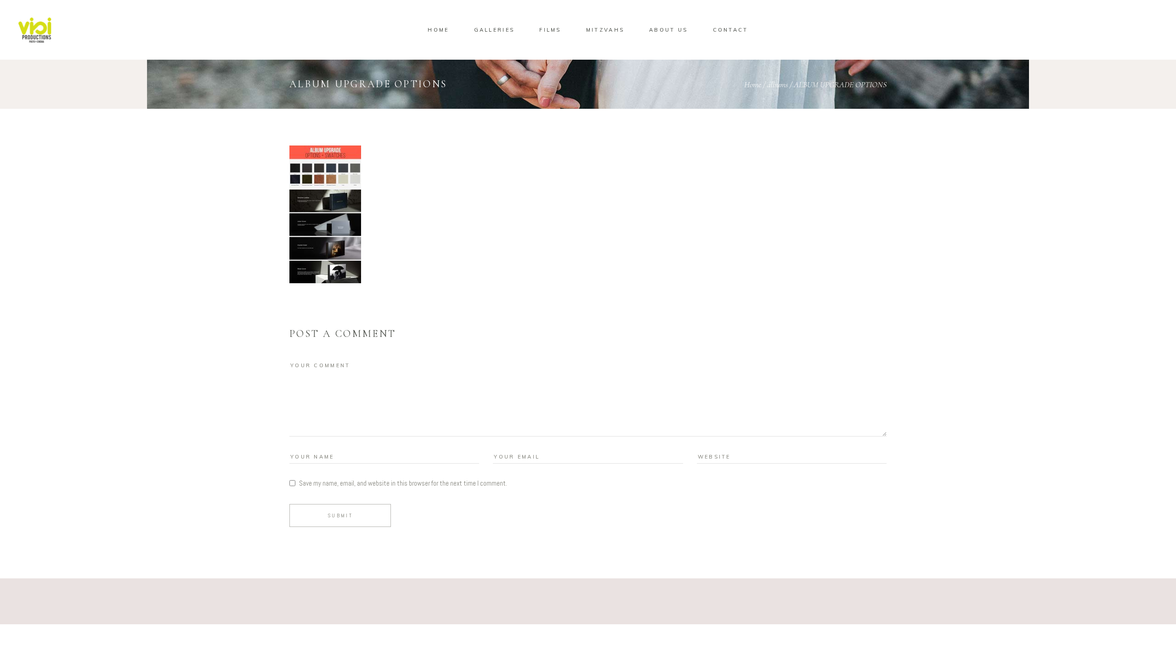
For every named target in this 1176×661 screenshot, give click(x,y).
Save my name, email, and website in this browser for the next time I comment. (403, 483)
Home (752, 84)
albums (777, 84)
